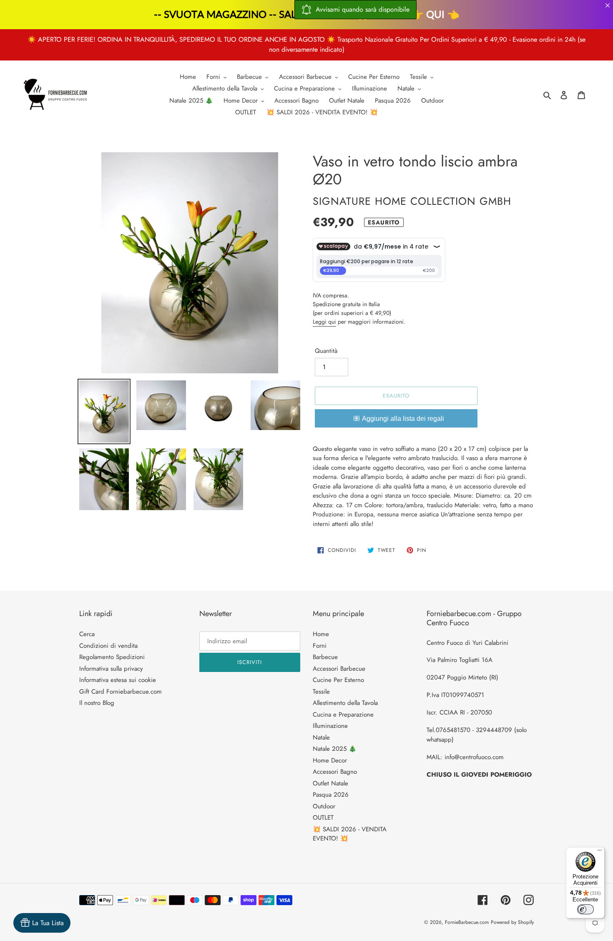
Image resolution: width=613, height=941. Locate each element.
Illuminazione (330, 725)
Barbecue (325, 657)
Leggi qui (324, 321)
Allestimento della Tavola (345, 702)
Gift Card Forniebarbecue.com (120, 691)
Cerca (87, 634)
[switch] (585, 909)
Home (321, 634)
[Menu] (600, 852)
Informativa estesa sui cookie (117, 679)
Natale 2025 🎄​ (335, 748)
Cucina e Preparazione (343, 714)
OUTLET (323, 817)
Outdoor (324, 806)
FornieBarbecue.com (467, 922)
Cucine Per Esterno (338, 679)
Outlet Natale (330, 783)
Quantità (326, 350)
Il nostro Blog (96, 702)
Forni (320, 645)
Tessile (321, 691)
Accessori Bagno (335, 771)
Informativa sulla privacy (111, 668)
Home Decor (330, 760)
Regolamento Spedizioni (112, 657)
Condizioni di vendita (108, 645)
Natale (321, 737)
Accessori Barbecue (339, 668)
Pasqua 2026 (331, 794)
